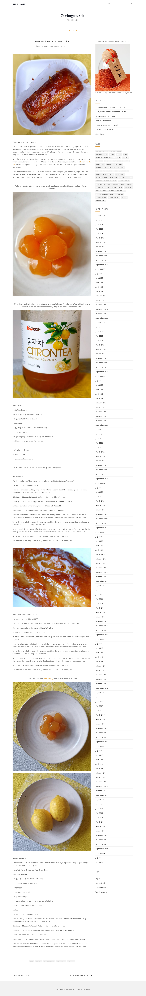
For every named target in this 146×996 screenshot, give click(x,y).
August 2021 (100, 483)
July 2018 (98, 644)
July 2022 (98, 434)
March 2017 (99, 715)
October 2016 (100, 737)
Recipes (73, 30)
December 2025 (101, 251)
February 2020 (100, 559)
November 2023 (101, 363)
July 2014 (98, 858)
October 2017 (100, 684)
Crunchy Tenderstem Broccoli (106, 125)
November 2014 (101, 840)
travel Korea (101, 191)
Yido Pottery (48, 679)
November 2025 (101, 256)
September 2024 (101, 318)
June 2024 (99, 331)
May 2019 (99, 599)
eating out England (114, 164)
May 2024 (99, 336)
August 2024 (100, 322)
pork (130, 177)
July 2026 (98, 220)
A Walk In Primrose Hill (104, 130)
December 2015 (101, 782)
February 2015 (100, 826)
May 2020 (99, 545)
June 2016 (99, 755)
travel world (114, 197)
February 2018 (100, 666)
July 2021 (98, 487)
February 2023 (100, 403)
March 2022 (99, 452)
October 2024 (100, 314)
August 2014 (100, 853)
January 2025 (100, 300)
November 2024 (101, 309)
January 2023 (100, 407)
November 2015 (101, 786)
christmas (100, 164)
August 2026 (100, 215)
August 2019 (100, 586)
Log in (97, 879)
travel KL (128, 187)
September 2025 (101, 265)
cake (31, 961)
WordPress (86, 989)
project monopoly (103, 181)
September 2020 (101, 528)
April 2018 (99, 657)
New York (114, 177)
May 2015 (99, 813)
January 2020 (100, 563)
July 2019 (98, 590)
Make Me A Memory (103, 121)
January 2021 (100, 510)
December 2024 (101, 305)
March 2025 (99, 291)
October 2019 (100, 577)
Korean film (101, 174)
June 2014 (99, 862)
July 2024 (98, 327)
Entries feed (100, 883)
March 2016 (99, 768)
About (24, 4)
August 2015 (100, 800)
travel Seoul (101, 197)
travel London (102, 194)
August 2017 (100, 693)
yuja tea (71, 961)
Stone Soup (99, 134)
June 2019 (99, 594)
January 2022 (100, 461)
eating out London (116, 167)
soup (127, 181)
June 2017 (99, 701)
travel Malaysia (116, 194)
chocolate (125, 161)
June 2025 (99, 278)
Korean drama (122, 171)
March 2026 (99, 238)
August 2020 (100, 532)
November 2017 (101, 679)
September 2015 (101, 795)
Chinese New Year (112, 161)
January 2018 (100, 670)
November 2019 (101, 572)
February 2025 (100, 296)
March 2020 (99, 554)
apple (98, 151)
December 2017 (101, 675)
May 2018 (99, 652)
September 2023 (101, 372)
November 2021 (101, 470)
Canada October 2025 (112, 157)
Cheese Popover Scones (80, 975)
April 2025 (99, 287)
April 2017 (99, 710)
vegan (124, 197)
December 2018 (101, 621)
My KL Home (119, 174)
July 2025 (98, 273)
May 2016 (99, 759)
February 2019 (100, 612)
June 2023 (99, 385)
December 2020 (101, 514)
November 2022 (101, 416)
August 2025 (100, 269)
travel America (113, 184)
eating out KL (101, 167)
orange (123, 177)
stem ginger (49, 961)
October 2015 (100, 791)
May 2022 (99, 443)
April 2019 (99, 603)
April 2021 (99, 496)
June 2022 (99, 438)
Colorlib (71, 989)
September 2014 (101, 849)
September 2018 (101, 635)
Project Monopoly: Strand (105, 116)
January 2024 (100, 354)
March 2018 (99, 661)
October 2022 (100, 421)
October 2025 (100, 260)
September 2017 (101, 688)
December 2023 (101, 358)
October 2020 (100, 523)
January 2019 (100, 617)
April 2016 (99, 764)
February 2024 (100, 349)
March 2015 (99, 822)
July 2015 (98, 804)
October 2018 (100, 630)
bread (112, 154)
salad (121, 181)
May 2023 (99, 389)
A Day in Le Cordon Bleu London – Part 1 (110, 112)
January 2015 (100, 831)
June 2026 (99, 224)
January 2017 (100, 724)
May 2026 (99, 229)
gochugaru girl (61, 46)
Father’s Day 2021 (21, 975)
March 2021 (99, 501)
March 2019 (99, 608)
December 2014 (101, 835)
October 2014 (100, 844)
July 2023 (98, 380)
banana (106, 151)
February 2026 (100, 242)
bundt (119, 154)
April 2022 (99, 447)
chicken (99, 161)
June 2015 (99, 808)
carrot (125, 157)
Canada (99, 157)
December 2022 (101, 412)
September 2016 (101, 742)
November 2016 (101, 733)
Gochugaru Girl (73, 15)
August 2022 (100, 429)
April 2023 (99, 394)
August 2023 (100, 376)
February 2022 (100, 456)
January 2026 (100, 247)
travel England (102, 187)
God (113, 171)
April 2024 (99, 340)
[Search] (131, 3)
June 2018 (99, 648)
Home (15, 4)
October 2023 (100, 367)
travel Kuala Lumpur (117, 191)
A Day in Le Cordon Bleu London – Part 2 (110, 107)
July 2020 (98, 536)
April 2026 (99, 233)
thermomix (61, 961)
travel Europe (116, 187)
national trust (102, 177)
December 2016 (101, 728)
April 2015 (99, 817)
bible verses (116, 151)
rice (114, 181)
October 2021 (100, 474)
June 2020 (99, 541)
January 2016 (100, 777)
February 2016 (100, 773)
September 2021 (101, 479)
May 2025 (99, 282)
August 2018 (100, 639)
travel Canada (127, 184)
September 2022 (101, 425)
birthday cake (101, 154)
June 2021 (99, 492)
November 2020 (101, 519)
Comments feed (101, 887)
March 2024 (99, 345)
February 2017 (100, 719)
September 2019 (101, 581)
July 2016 (98, 751)
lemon (38, 961)
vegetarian (100, 201)
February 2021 (100, 505)
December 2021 (101, 465)
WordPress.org (101, 892)
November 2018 (101, 626)
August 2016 (100, 746)
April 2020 (99, 550)
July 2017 (98, 697)
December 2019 (101, 568)
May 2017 (99, 706)
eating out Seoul (103, 171)
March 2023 (99, 398)
